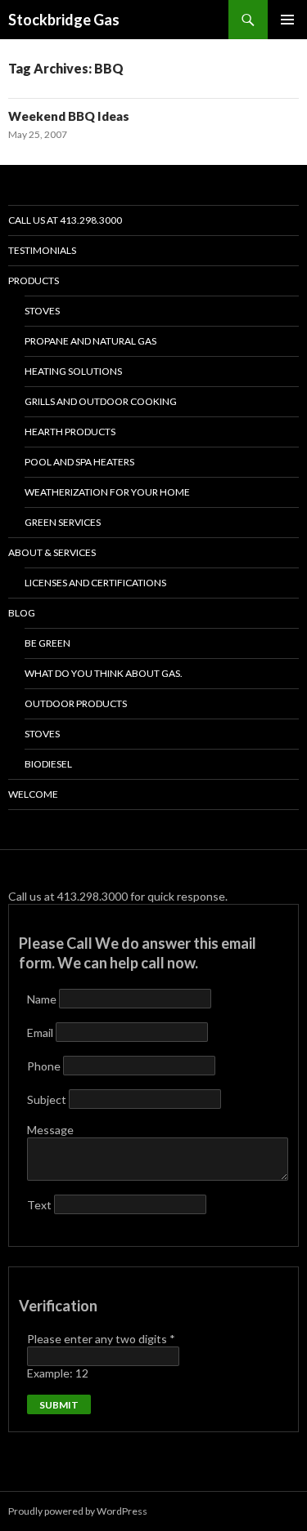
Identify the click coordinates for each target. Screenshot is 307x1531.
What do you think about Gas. (104, 673)
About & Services (52, 552)
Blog (21, 613)
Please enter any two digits (101, 1339)
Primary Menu (287, 19)
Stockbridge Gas (64, 20)
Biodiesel (48, 764)
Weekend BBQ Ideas (68, 116)
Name (43, 999)
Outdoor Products (76, 703)
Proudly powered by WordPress (77, 1511)
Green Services (63, 522)
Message (50, 1130)
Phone (45, 1066)
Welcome (33, 794)
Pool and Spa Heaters (79, 462)
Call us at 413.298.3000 (65, 220)
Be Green (47, 643)
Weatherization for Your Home (107, 492)
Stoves (42, 311)
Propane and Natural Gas (90, 341)
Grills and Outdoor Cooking (101, 401)
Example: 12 (57, 1373)
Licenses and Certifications (95, 582)
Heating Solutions (73, 371)
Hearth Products (70, 431)
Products (33, 280)
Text (40, 1205)
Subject (48, 1099)
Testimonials (42, 250)
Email (41, 1032)
